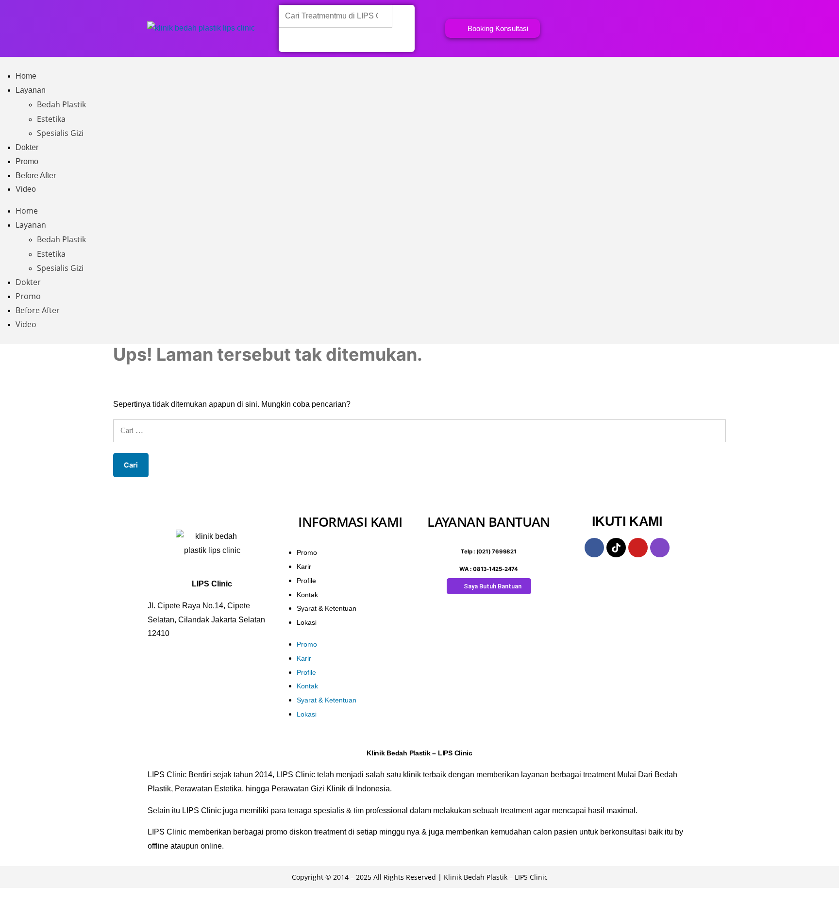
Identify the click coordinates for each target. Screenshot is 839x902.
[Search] (292, 40)
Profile (306, 581)
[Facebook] (594, 547)
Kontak (307, 595)
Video (26, 189)
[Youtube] (638, 547)
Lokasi (307, 622)
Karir (304, 566)
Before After (36, 175)
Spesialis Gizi (60, 133)
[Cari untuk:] (419, 430)
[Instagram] (660, 547)
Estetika (51, 119)
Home (26, 76)
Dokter (27, 147)
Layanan (31, 90)
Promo (27, 161)
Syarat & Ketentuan (326, 608)
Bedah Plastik (61, 104)
